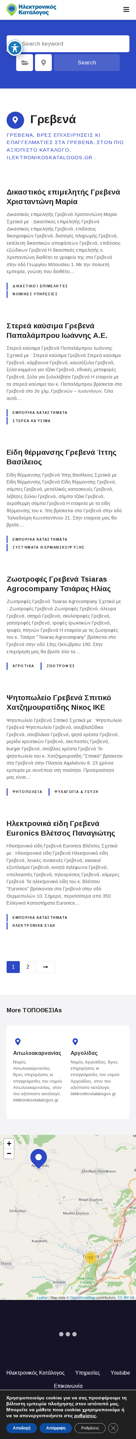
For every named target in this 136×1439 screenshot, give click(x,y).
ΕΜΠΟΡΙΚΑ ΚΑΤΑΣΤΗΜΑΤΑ (40, 412)
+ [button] (9, 1143)
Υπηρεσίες (87, 1373)
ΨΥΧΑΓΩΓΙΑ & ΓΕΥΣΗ (76, 792)
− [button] (9, 1153)
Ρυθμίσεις (90, 1428)
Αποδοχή (21, 1428)
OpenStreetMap (82, 1297)
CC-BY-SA (126, 1297)
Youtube (120, 1373)
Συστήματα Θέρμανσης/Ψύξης (49, 547)
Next (45, 967)
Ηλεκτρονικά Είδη (34, 925)
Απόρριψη (55, 1428)
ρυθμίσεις (85, 1416)
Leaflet (42, 1297)
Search (87, 62)
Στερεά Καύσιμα (32, 421)
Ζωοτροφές (61, 666)
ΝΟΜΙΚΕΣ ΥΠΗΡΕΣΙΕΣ (35, 294)
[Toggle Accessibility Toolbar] (15, 48)
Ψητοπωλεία (27, 792)
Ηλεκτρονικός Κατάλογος (35, 1373)
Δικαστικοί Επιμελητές (40, 286)
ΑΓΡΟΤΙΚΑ (23, 666)
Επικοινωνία (68, 1386)
